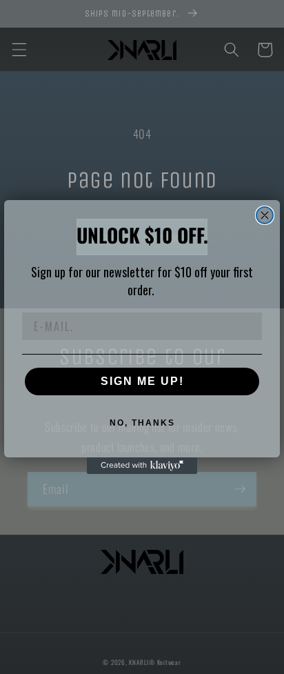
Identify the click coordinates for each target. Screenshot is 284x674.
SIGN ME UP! (142, 381)
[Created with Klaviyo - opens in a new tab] (142, 465)
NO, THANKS (142, 423)
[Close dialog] (264, 215)
